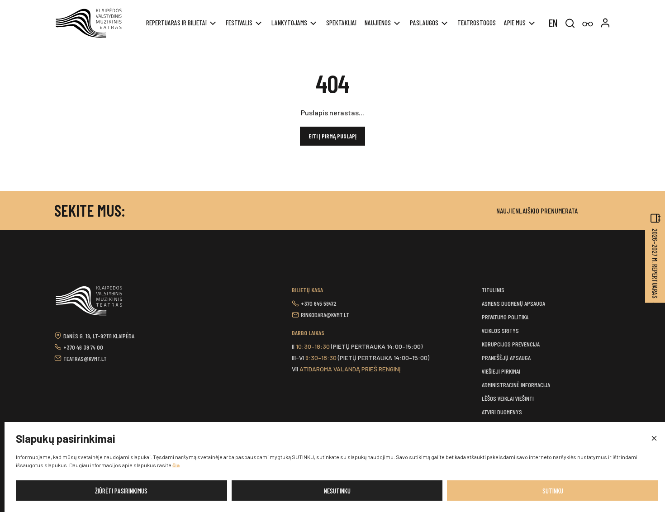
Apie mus (515, 23)
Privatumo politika (505, 317)
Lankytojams (289, 23)
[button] (653, 438)
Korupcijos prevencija (511, 344)
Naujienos (378, 23)
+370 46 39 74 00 (83, 347)
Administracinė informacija (516, 385)
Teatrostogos (476, 23)
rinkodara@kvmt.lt (325, 314)
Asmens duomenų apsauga (513, 303)
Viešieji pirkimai (501, 371)
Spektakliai (341, 23)
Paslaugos (424, 23)
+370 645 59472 (319, 303)
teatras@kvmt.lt (85, 358)
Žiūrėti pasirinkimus (121, 491)
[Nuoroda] (587, 24)
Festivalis (239, 23)
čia (176, 465)
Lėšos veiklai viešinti (508, 398)
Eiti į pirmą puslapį (332, 136)
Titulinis (493, 290)
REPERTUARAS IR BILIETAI (176, 23)
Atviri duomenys (502, 412)
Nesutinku (337, 491)
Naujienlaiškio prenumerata (537, 210)
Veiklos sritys (500, 330)
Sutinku (552, 491)
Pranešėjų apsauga (506, 357)
